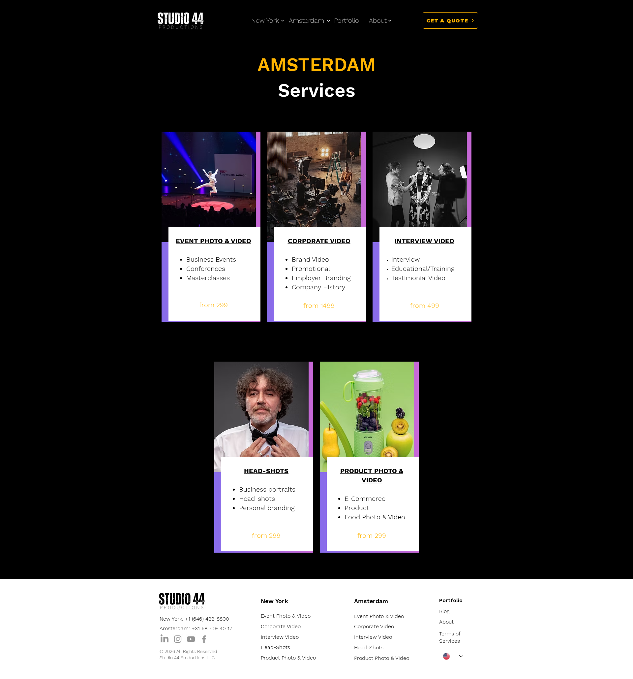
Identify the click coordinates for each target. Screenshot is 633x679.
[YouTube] (191, 639)
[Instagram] (178, 639)
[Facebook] (204, 639)
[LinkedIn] (164, 639)
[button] (378, 20)
